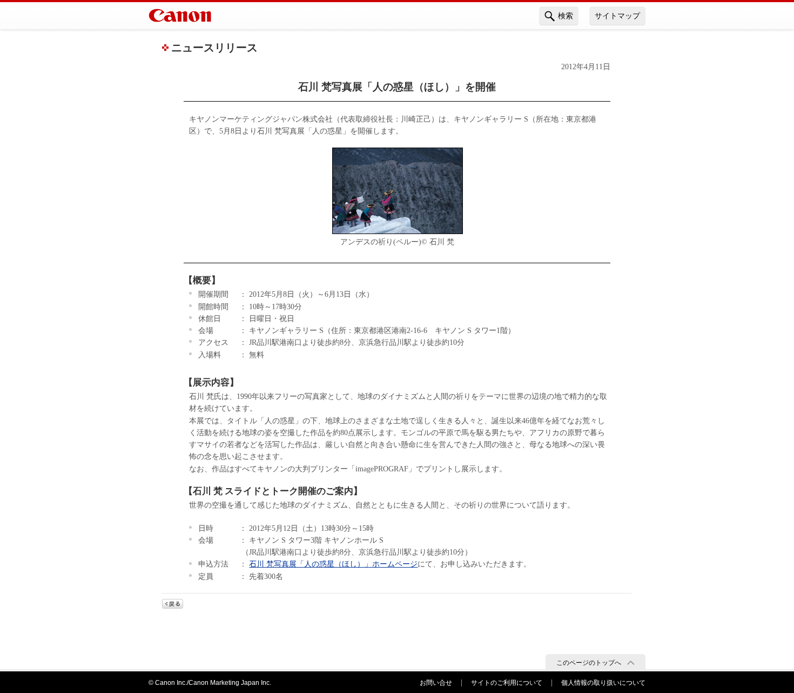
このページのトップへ (588, 663)
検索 (565, 15)
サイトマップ (617, 15)
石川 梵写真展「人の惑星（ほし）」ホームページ (333, 563)
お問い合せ (436, 683)
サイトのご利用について (506, 683)
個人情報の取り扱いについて (603, 683)
